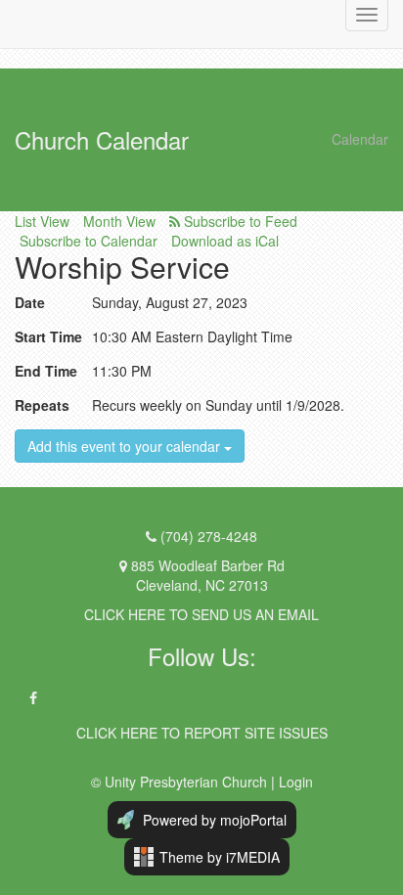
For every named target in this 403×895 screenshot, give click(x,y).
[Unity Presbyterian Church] (14, 14)
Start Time (48, 336)
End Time (46, 370)
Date (30, 302)
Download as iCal (225, 240)
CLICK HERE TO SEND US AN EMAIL (201, 614)
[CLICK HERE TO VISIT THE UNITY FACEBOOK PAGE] (33, 698)
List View (42, 221)
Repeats (42, 405)
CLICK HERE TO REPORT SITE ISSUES (202, 732)
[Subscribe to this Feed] (233, 221)
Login (296, 781)
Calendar (360, 139)
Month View (119, 221)
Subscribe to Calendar (88, 240)
